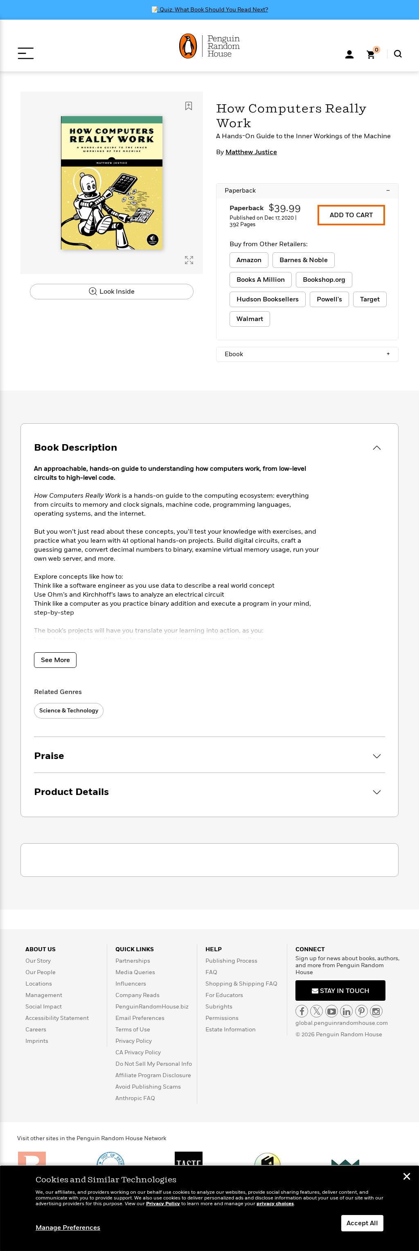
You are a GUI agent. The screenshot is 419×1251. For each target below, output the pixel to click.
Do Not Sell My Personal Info (153, 1064)
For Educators (224, 995)
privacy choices (275, 1203)
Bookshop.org (324, 279)
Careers (35, 1029)
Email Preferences (139, 1018)
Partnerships (132, 961)
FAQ (211, 972)
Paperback (307, 190)
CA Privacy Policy (138, 1052)
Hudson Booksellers (268, 299)
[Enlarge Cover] (189, 260)
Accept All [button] (362, 1223)
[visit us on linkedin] (346, 1011)
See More (55, 660)
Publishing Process (231, 961)
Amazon (249, 260)
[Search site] (398, 54)
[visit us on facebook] (301, 1011)
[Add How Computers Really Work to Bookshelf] (188, 105)
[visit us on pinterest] (361, 1011)
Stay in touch (343, 990)
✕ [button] (407, 1177)
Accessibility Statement (57, 1018)
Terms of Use (132, 1029)
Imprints (36, 1041)
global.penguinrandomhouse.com (341, 1023)
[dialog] (209, 1208)
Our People (40, 972)
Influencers (130, 984)
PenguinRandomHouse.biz (152, 1007)
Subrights (218, 1007)
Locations (38, 984)
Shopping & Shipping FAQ (241, 984)
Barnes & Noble (303, 260)
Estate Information (230, 1029)
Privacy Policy (133, 1041)
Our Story (38, 961)
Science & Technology (68, 710)
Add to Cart (351, 215)
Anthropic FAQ (135, 1098)
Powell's (329, 299)
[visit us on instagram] (376, 1011)
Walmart (250, 318)
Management (43, 995)
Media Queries (135, 972)
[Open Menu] (25, 53)
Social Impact (43, 1007)
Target (370, 299)
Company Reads (137, 995)
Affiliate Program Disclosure (153, 1075)
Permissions (222, 1018)
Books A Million (261, 279)
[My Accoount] (349, 53)
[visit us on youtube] (331, 1011)
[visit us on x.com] (316, 1011)
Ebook (307, 354)
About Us (40, 949)
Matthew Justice (251, 152)
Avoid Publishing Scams (148, 1087)
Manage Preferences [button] (68, 1227)
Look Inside (116, 291)
